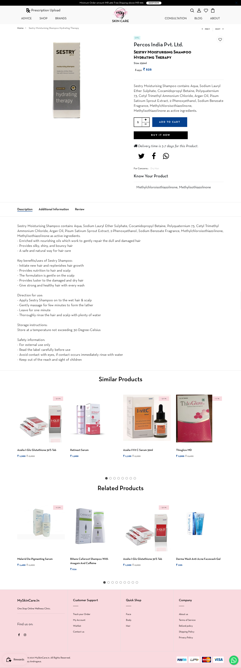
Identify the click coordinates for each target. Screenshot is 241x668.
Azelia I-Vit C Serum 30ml (138, 450)
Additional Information (54, 209)
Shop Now (154, 3)
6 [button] (127, 479)
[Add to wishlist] (220, 39)
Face (128, 614)
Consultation (176, 18)
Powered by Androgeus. (29, 661)
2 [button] (111, 479)
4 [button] (119, 479)
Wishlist (77, 626)
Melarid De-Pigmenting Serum (35, 559)
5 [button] (123, 479)
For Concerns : (141, 168)
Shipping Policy (186, 632)
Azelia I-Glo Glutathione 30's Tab (36, 450)
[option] (41, 429)
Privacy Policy (186, 638)
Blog (198, 18)
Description (24, 209)
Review (79, 209)
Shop (43, 18)
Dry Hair (154, 168)
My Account (79, 620)
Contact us (78, 632)
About (215, 18)
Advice (26, 18)
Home (20, 28)
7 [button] (131, 479)
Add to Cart (169, 122)
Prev (207, 29)
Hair (128, 626)
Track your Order (81, 614)
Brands (61, 18)
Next (218, 29)
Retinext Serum (79, 450)
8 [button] (135, 479)
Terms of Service (187, 620)
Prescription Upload (45, 10)
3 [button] (115, 479)
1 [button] (106, 479)
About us (183, 614)
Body (128, 620)
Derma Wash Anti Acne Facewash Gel (198, 559)
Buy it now (160, 135)
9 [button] (137, 583)
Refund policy (186, 626)
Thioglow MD (184, 450)
